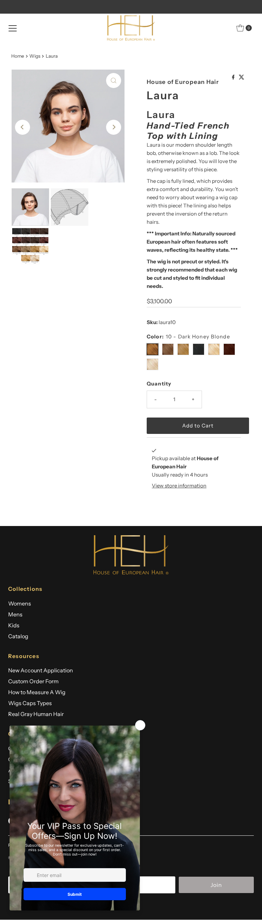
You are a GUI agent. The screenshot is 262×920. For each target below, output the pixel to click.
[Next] (113, 127)
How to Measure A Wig (37, 692)
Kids (13, 625)
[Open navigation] (12, 28)
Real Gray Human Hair (36, 714)
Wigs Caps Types (30, 703)
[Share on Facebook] (234, 77)
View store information (179, 485)
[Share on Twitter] (241, 77)
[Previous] (22, 127)
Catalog (18, 636)
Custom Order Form (33, 681)
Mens (15, 614)
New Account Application (40, 670)
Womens (19, 603)
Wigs (34, 56)
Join (216, 884)
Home (17, 56)
